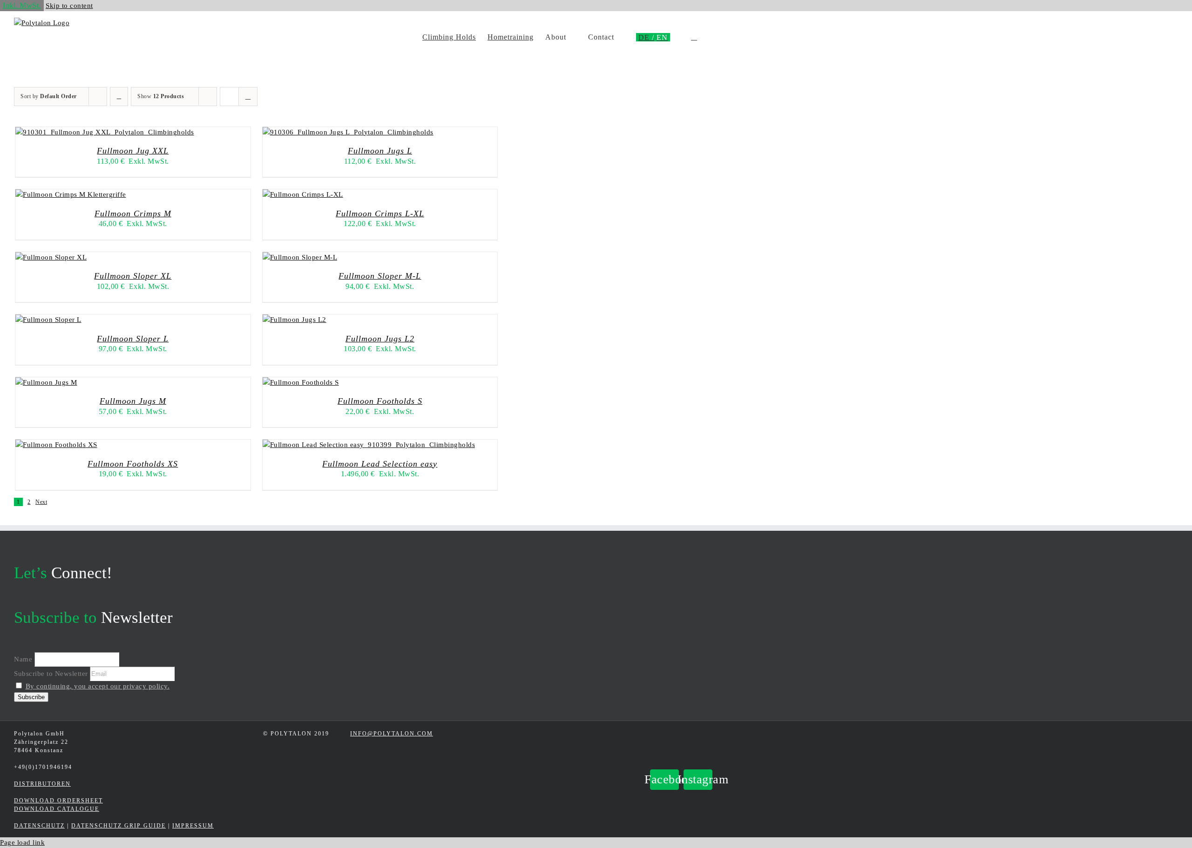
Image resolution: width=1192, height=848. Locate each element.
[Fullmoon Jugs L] (348, 132)
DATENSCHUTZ (39, 825)
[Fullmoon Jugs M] (46, 382)
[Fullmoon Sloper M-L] (300, 257)
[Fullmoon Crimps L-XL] (303, 194)
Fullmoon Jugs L (380, 150)
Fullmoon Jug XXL (133, 150)
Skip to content (69, 5)
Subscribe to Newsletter (51, 673)
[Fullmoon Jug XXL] (104, 132)
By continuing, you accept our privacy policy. (98, 686)
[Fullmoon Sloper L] (48, 319)
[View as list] (248, 96)
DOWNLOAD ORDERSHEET (58, 800)
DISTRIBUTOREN (42, 784)
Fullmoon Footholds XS (133, 463)
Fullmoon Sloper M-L (380, 275)
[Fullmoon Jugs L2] (294, 319)
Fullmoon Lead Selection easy (379, 463)
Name (23, 659)
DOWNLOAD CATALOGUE (56, 809)
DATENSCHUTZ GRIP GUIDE (118, 825)
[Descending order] (119, 96)
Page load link (22, 842)
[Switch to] (646, 37)
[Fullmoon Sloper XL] (51, 257)
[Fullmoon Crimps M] (70, 194)
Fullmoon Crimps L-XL (380, 213)
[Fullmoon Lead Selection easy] (369, 444)
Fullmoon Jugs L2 (379, 338)
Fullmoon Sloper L (133, 338)
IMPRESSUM (193, 825)
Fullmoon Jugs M (133, 401)
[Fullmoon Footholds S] (301, 382)
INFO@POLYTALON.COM (391, 733)
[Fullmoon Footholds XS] (56, 444)
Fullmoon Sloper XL (132, 275)
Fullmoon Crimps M (133, 213)
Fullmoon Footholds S (380, 401)
